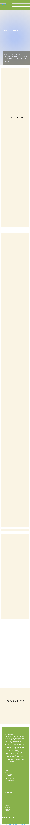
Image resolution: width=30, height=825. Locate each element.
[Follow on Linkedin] (6, 797)
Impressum (8, 809)
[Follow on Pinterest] (22, 711)
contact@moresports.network (13, 783)
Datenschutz (8, 807)
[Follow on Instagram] (11, 711)
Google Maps (17, 118)
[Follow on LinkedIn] (8, 711)
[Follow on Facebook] (18, 711)
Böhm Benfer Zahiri (13, 31)
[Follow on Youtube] (15, 711)
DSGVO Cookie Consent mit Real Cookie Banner (12, 824)
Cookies (7, 810)
